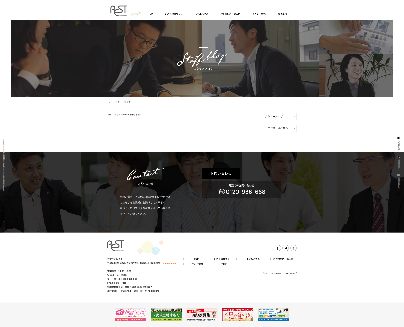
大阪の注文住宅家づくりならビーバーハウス (4, 163)
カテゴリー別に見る (276, 128)
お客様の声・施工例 (230, 13)
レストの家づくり (174, 13)
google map (169, 263)
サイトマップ (291, 273)
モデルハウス (201, 13)
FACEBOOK (399, 146)
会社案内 (282, 13)
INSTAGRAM (399, 183)
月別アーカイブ (274, 116)
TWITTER (399, 164)
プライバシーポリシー (271, 273)
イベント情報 (259, 13)
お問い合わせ (221, 173)
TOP (150, 13)
